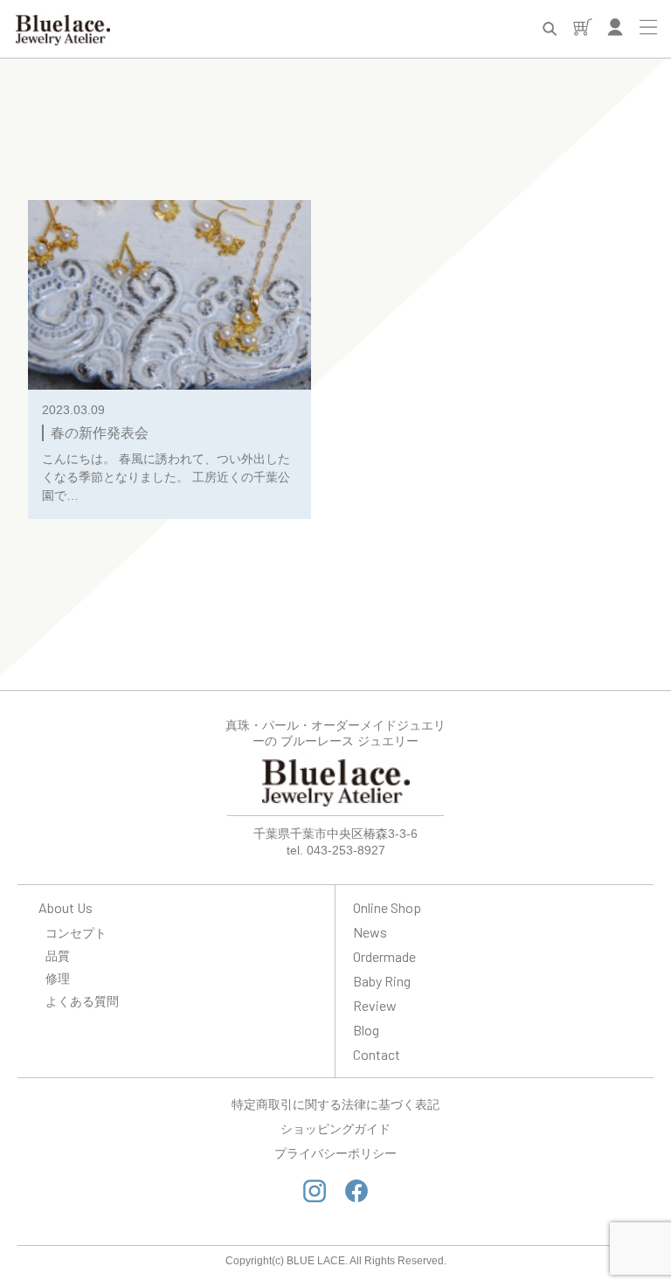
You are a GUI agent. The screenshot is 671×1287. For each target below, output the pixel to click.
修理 (57, 978)
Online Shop (387, 907)
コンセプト (76, 932)
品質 (57, 955)
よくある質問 (82, 1000)
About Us (65, 907)
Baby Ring (382, 980)
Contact (376, 1054)
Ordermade (384, 956)
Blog (366, 1029)
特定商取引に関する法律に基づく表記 (335, 1104)
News (370, 932)
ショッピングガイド (335, 1129)
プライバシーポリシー (335, 1153)
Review (375, 1005)
